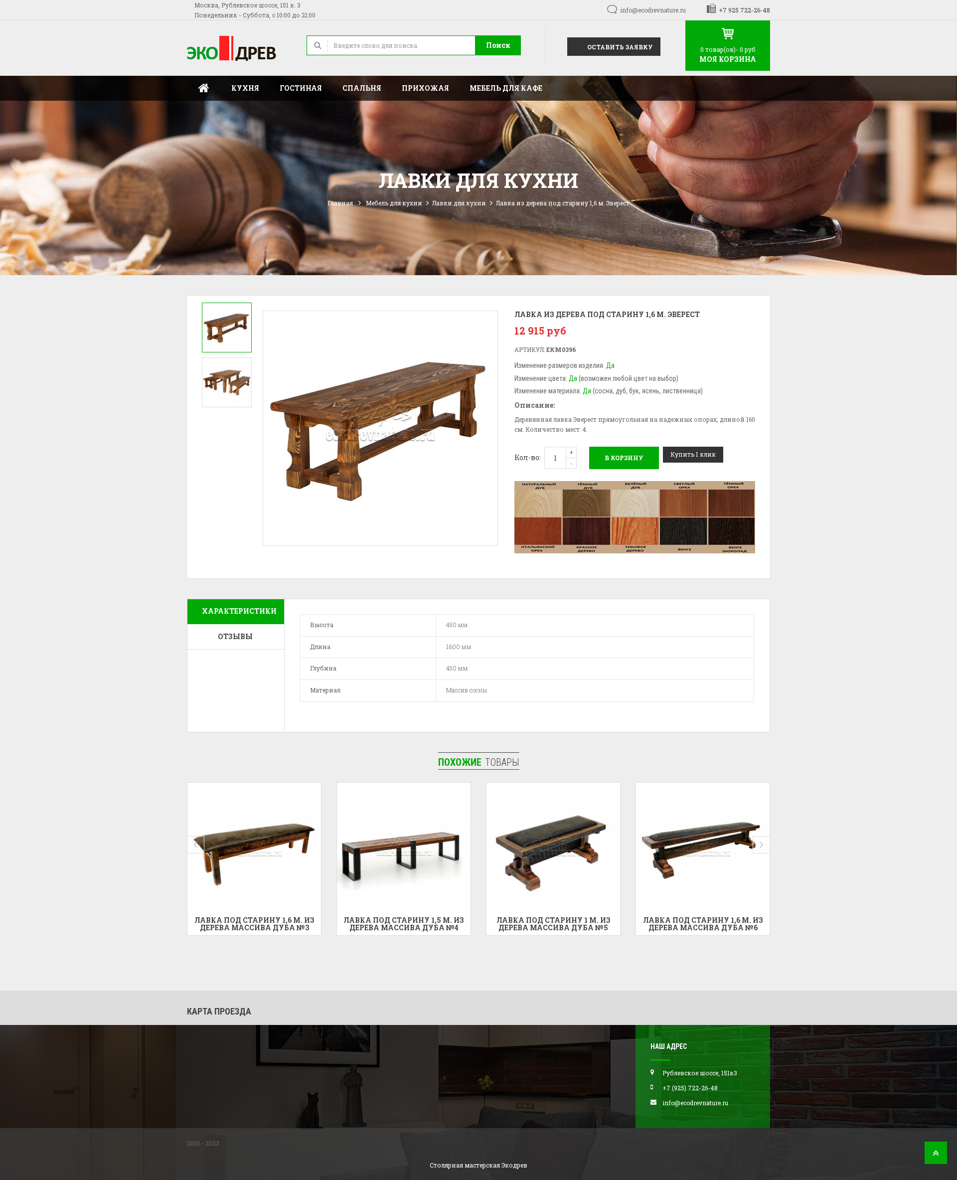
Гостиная (301, 88)
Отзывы (235, 636)
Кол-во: (527, 457)
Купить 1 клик (693, 454)
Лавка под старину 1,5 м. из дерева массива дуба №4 (254, 923)
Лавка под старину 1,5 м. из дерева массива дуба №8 (702, 923)
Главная (204, 88)
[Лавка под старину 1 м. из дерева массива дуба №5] (404, 849)
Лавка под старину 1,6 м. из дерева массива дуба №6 (553, 923)
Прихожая (425, 88)
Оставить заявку (619, 47)
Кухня (245, 88)
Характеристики (239, 611)
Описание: (534, 405)
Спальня (361, 88)
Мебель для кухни (394, 203)
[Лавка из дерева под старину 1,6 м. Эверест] (227, 327)
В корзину (624, 458)
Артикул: (529, 349)
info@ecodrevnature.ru (653, 10)
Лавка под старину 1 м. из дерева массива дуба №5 (404, 923)
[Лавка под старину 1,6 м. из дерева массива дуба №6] (553, 849)
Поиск (498, 45)
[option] (227, 327)
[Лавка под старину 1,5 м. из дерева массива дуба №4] (254, 849)
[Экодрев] (239, 48)
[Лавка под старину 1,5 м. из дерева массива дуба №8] (703, 849)
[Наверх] (936, 1156)
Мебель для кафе (506, 88)
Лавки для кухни (459, 203)
